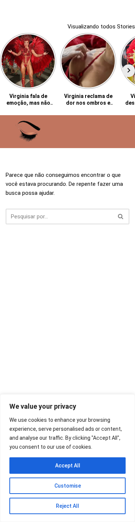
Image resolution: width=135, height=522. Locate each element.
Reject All (67, 506)
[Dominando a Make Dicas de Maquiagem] (28, 131)
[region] (67, 458)
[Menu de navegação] (107, 131)
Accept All (67, 466)
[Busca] (123, 132)
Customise (67, 486)
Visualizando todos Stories (101, 26)
